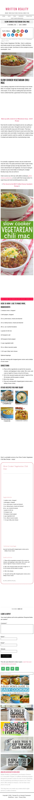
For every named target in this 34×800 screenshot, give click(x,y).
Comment (4, 623)
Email (3, 643)
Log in (16, 797)
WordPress (11, 797)
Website (3, 649)
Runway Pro (15, 795)
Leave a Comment (23, 24)
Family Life (20, 609)
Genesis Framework (25, 795)
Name (3, 636)
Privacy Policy (22, 797)
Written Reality (17, 9)
